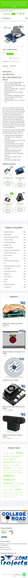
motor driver (19, 470)
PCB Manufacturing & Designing (11, 260)
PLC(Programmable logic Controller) (12, 266)
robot (12, 486)
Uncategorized (7, 287)
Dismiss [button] (14, 6)
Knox (10, 470)
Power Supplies (7, 268)
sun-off (12, 494)
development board (9, 462)
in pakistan (5, 470)
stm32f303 (5, 492)
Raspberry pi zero (6, 486)
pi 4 (14, 472)
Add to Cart (10, 53)
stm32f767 (21, 492)
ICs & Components (8, 247)
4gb (8, 453)
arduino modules (15, 456)
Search (13, 14)
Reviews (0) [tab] (13, 66)
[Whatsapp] (24, 574)
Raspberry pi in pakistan (20, 483)
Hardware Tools (7, 245)
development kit (19, 462)
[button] (23, 26)
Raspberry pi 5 (8, 483)
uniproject (21, 494)
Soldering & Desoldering (9, 284)
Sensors (17, 61)
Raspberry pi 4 (9, 480)
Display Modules (7, 234)
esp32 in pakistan (7, 467)
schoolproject (17, 486)
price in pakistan (20, 472)
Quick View (8, 184)
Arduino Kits (6, 456)
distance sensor (6, 465)
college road (5, 459)
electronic (12, 465)
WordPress (14, 576)
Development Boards (9, 232)
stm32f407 (16, 492)
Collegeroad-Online (6, 574)
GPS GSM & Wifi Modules (9, 242)
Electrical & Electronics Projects (11, 237)
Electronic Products (8, 239)
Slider (5, 281)
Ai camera (12, 453)
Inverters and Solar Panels (10, 253)
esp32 (17, 465)
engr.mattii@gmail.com (6, 549)
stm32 (18, 489)
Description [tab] (5, 66)
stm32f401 (10, 492)
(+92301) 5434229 (5, 547)
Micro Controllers (8, 255)
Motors (5, 258)
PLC (5, 263)
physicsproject (10, 472)
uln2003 (16, 494)
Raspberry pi (7, 273)
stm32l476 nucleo (6, 494)
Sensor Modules (11, 61)
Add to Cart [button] (8, 182)
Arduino (19, 453)
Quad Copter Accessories (10, 271)
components (12, 459)
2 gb (4, 453)
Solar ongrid (5, 489)
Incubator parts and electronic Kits (12, 250)
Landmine (14, 470)
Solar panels (11, 489)
